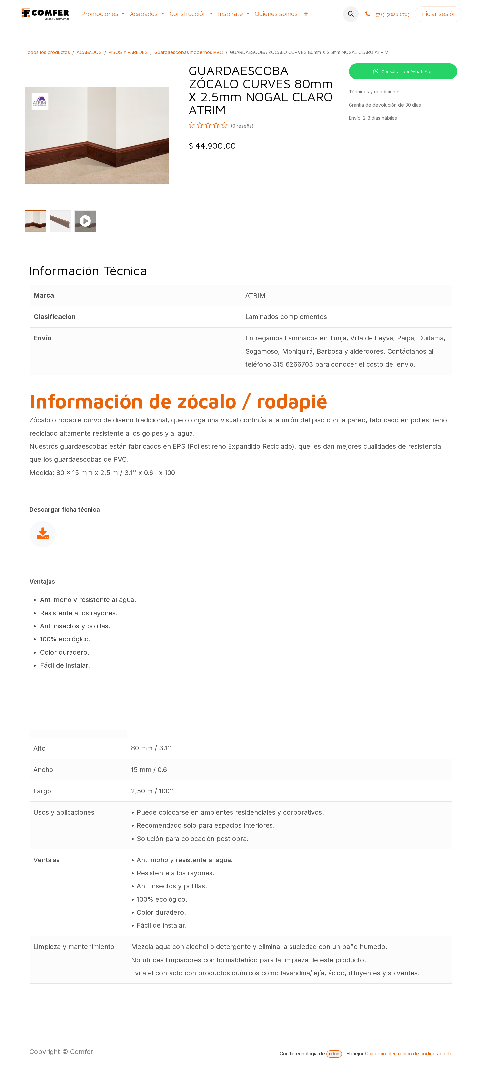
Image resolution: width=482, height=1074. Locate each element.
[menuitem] (103, 14)
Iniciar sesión (438, 13)
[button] (351, 14)
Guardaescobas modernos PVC (188, 52)
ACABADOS (89, 52)
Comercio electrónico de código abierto (408, 1053)
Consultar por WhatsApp (407, 71)
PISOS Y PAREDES (128, 52)
